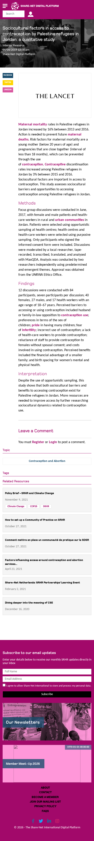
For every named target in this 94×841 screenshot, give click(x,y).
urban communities (69, 220)
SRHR (46, 506)
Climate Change (15, 506)
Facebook (7, 75)
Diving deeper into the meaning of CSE (29, 602)
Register (38, 442)
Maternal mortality (32, 124)
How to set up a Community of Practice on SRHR (35, 519)
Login (53, 442)
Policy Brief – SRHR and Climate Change (29, 493)
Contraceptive (55, 164)
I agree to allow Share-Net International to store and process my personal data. (48, 686)
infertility (29, 330)
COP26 (33, 506)
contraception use (74, 315)
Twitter (7, 82)
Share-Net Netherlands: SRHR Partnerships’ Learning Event (42, 582)
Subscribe (47, 694)
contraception (32, 164)
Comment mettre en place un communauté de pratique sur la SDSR (47, 540)
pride (36, 325)
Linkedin (8, 90)
